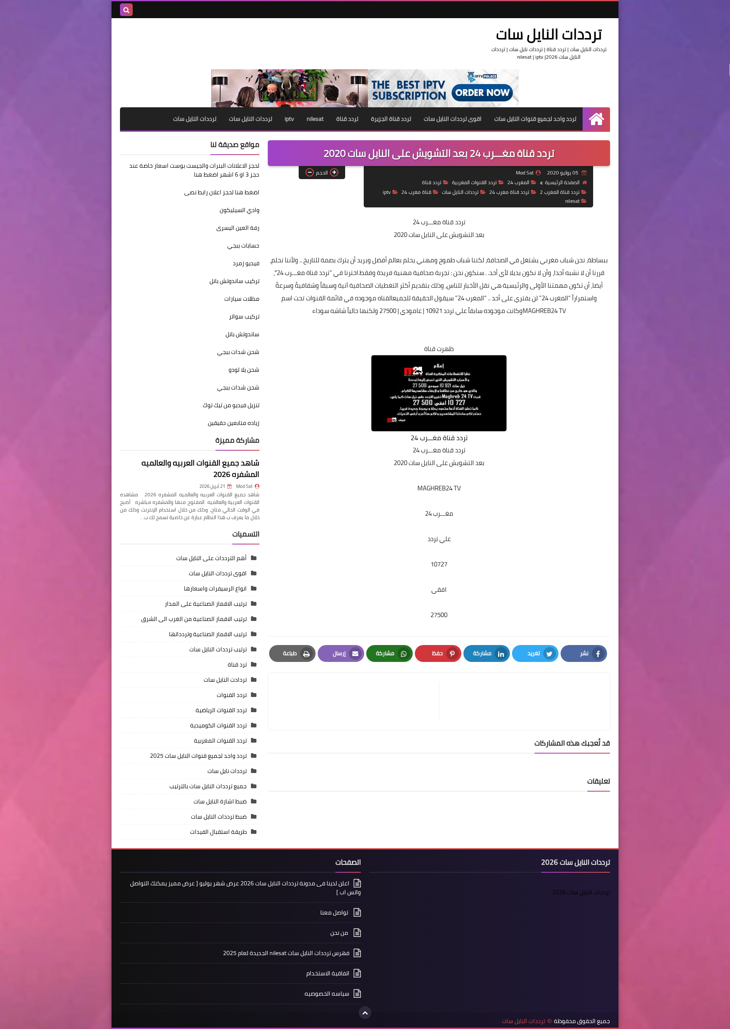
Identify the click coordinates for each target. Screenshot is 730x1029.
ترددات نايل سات (227, 770)
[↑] (365, 1012)
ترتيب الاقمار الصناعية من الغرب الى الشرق (194, 618)
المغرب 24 (518, 182)
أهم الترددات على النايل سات (211, 558)
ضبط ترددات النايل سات (219, 816)
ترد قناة (237, 664)
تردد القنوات (232, 694)
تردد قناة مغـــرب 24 (439, 222)
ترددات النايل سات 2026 (581, 892)
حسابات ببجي (243, 245)
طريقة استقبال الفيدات (218, 831)
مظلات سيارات (241, 298)
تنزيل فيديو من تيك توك (231, 405)
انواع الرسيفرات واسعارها (215, 588)
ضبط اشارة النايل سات (220, 801)
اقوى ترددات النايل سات (453, 118)
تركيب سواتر (244, 316)
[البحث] (126, 9)
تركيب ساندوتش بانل (234, 280)
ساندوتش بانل (242, 334)
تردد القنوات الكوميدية (218, 725)
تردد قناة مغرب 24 (509, 192)
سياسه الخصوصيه (327, 993)
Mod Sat (244, 486)
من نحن (339, 932)
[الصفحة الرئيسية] (596, 119)
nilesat (315, 118)
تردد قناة (347, 118)
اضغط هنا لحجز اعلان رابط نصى (221, 192)
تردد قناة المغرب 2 (560, 192)
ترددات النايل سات (549, 34)
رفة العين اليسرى (237, 227)
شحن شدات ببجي (238, 351)
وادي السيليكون (239, 209)
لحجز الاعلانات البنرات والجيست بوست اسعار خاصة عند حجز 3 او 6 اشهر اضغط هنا (194, 170)
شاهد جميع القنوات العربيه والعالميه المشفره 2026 (200, 468)
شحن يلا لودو (244, 369)
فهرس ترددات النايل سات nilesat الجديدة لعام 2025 (286, 952)
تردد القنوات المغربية (474, 182)
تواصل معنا (334, 912)
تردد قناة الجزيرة (391, 118)
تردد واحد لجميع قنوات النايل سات (535, 118)
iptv (289, 118)
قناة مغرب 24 (416, 192)
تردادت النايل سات (225, 679)
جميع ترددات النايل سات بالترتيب (208, 786)
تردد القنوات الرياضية (221, 710)
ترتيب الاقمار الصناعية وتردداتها (208, 634)
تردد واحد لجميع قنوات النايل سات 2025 (198, 755)
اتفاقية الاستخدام (327, 973)
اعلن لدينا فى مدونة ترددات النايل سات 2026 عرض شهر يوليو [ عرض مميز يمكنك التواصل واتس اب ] (245, 888)
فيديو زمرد (246, 263)
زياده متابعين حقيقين (233, 422)
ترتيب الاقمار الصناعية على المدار (206, 603)
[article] (358, 701)
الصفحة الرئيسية (562, 182)
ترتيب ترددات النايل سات (218, 649)
